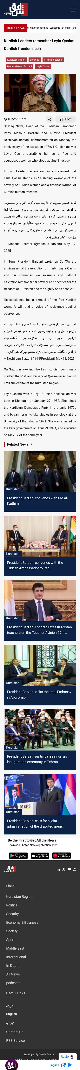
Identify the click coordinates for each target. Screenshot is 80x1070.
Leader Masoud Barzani (19, 66)
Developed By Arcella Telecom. (40, 1054)
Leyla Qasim (43, 66)
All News (13, 974)
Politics (11, 905)
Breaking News (15, 27)
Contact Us (14, 1032)
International (16, 957)
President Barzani (53, 59)
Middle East (15, 948)
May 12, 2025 (65, 358)
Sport (10, 940)
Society (12, 931)
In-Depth (12, 966)
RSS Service (15, 1040)
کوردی (10, 1023)
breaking (34, 59)
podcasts (13, 983)
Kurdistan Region (16, 59)
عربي (10, 1006)
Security (12, 914)
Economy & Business (22, 922)
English (11, 1014)
